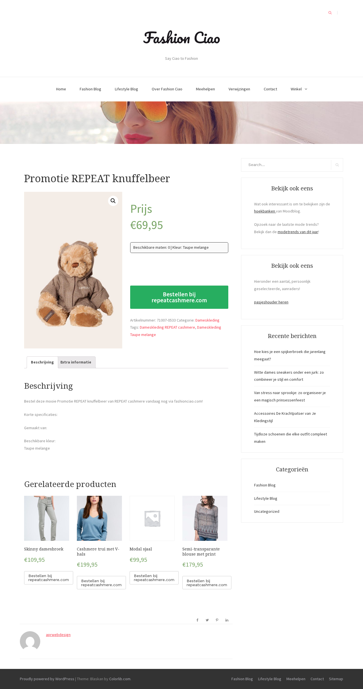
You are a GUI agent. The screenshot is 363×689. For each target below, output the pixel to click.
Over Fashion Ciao (167, 89)
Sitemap (336, 678)
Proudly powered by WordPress (47, 678)
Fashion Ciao (181, 37)
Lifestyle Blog (126, 89)
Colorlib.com (119, 678)
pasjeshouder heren (271, 302)
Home (61, 89)
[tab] (42, 362)
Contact (270, 89)
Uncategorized (266, 511)
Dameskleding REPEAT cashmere (167, 327)
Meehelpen (205, 89)
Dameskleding (207, 320)
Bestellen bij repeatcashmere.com (179, 297)
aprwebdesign (58, 634)
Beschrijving (42, 362)
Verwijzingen (239, 89)
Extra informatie (75, 362)
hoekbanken (265, 211)
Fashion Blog (90, 89)
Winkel (296, 89)
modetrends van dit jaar (298, 231)
